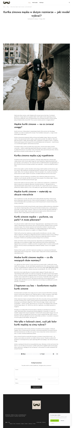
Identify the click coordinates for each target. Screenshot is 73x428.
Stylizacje (30, 423)
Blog (9, 422)
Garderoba (18, 423)
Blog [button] (29, 2)
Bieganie (11, 423)
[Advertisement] (36, 32)
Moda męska (35, 2)
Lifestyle (22, 423)
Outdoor (26, 423)
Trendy (34, 423)
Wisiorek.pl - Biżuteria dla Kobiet (19, 416)
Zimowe (36, 19)
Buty (14, 423)
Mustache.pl (31, 19)
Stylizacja (41, 2)
